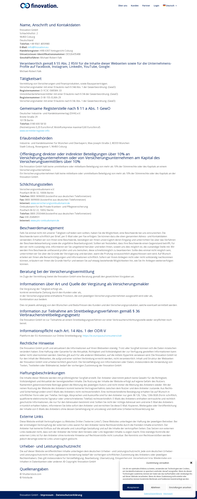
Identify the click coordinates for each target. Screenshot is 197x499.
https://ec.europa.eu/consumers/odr (102, 335)
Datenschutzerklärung (153, 493)
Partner (146, 6)
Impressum (168, 493)
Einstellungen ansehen (180, 487)
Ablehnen (155, 487)
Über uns (122, 6)
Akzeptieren (133, 487)
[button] (191, 462)
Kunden (135, 6)
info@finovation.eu (38, 47)
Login (156, 6)
